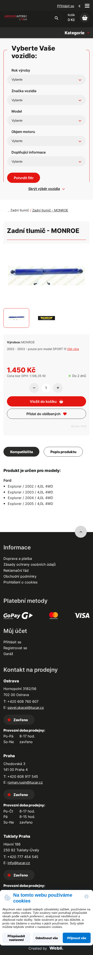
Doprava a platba (17, 558)
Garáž (8, 654)
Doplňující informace (28, 152)
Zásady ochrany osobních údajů (29, 564)
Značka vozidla (23, 91)
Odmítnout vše (46, 938)
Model (16, 111)
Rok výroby (20, 70)
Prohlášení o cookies (20, 582)
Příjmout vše (76, 938)
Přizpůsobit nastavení (16, 938)
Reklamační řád (16, 570)
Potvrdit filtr (24, 178)
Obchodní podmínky (20, 576)
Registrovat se (15, 648)
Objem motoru (23, 132)
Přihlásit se (65, 6)
